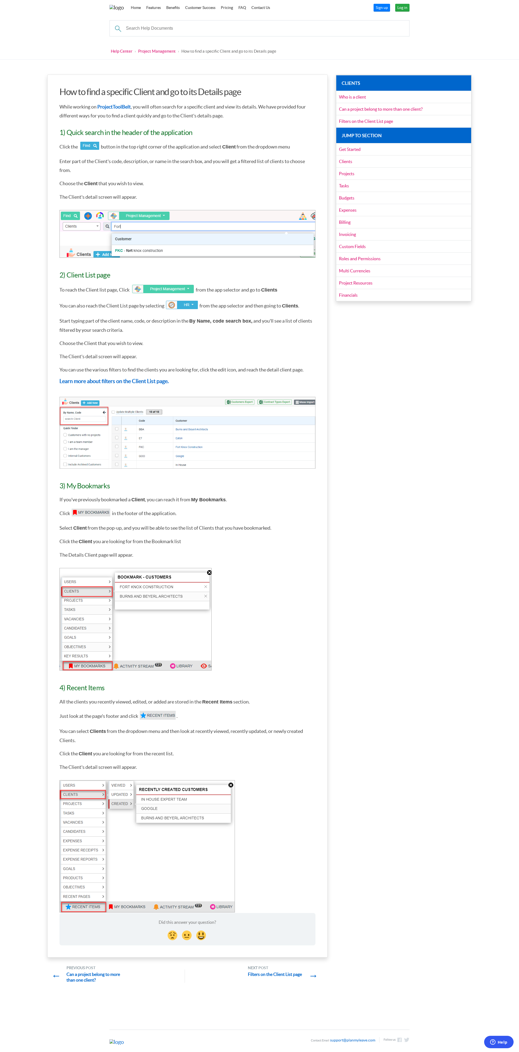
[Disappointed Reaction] (173, 934)
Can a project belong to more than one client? (380, 109)
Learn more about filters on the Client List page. (114, 381)
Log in (402, 7)
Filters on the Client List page (366, 121)
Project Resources (355, 282)
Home (136, 7)
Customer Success (200, 7)
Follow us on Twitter (407, 1040)
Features (153, 7)
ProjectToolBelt (114, 107)
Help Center (121, 51)
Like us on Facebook (399, 1040)
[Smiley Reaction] (201, 934)
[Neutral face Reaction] (187, 934)
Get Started (350, 149)
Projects (346, 173)
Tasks (344, 185)
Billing (345, 222)
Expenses (348, 210)
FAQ (242, 7)
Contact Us (260, 7)
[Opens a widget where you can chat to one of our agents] (499, 1042)
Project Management (157, 51)
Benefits (173, 7)
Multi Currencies (354, 270)
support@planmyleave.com (352, 1040)
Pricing (227, 7)
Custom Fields (352, 246)
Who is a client (352, 96)
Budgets (346, 197)
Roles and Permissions (360, 258)
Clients (345, 161)
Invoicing (347, 234)
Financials (348, 295)
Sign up (382, 7)
